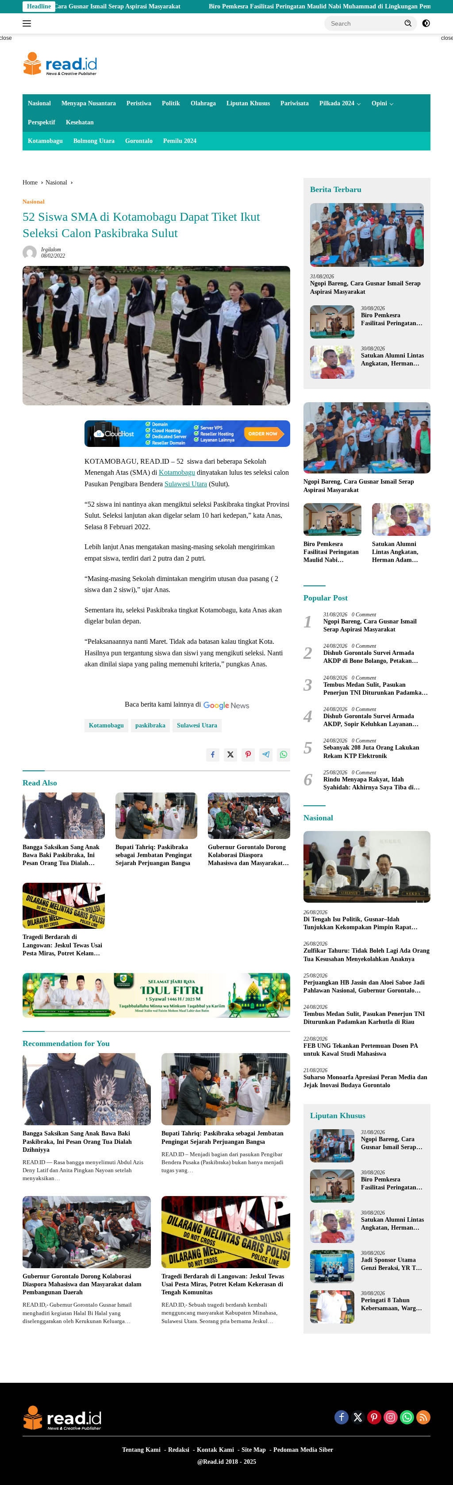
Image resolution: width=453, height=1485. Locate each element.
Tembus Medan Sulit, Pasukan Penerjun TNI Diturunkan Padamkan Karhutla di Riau (374, 689)
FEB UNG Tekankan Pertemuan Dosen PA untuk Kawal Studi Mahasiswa (360, 1050)
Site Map (254, 1450)
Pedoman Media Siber (303, 1450)
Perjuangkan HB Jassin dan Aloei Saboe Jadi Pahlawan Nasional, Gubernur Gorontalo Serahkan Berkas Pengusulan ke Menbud (364, 987)
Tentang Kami (141, 1450)
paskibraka (150, 725)
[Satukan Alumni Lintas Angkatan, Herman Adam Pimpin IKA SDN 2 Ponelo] (332, 362)
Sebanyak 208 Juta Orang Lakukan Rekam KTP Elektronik (371, 751)
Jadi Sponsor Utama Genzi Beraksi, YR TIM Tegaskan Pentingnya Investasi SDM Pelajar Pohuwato (392, 1264)
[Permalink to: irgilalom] (30, 252)
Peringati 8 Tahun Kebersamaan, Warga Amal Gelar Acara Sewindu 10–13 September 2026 (390, 1304)
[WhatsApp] (407, 1418)
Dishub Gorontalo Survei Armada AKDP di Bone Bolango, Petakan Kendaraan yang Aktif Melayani (368, 657)
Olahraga (203, 103)
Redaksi (178, 1450)
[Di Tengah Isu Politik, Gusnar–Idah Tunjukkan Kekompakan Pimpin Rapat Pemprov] (366, 867)
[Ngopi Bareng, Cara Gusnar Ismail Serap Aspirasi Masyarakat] (367, 235)
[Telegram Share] (266, 755)
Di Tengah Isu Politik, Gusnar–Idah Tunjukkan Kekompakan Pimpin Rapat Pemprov (357, 923)
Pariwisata (294, 103)
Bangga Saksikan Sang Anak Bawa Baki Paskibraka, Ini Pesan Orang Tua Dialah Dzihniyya (61, 856)
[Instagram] (391, 1418)
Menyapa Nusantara (88, 103)
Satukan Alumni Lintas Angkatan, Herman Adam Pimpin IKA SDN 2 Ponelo (392, 360)
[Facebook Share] (212, 755)
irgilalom (51, 249)
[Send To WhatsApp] (283, 755)
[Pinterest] (374, 1418)
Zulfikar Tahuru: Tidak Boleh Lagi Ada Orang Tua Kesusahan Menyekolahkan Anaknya (366, 954)
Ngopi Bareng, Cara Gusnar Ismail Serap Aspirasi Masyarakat (365, 287)
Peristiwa (139, 103)
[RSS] (423, 1418)
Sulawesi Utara (186, 484)
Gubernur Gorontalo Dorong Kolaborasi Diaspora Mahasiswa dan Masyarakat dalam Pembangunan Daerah (247, 856)
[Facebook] (341, 1418)
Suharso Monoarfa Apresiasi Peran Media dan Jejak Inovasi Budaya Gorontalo (365, 1081)
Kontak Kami (215, 1450)
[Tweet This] (230, 755)
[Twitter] (358, 1418)
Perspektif (41, 122)
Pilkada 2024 (336, 103)
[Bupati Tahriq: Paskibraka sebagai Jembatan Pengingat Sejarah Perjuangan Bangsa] (156, 816)
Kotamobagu (45, 141)
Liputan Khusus (248, 103)
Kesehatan (80, 122)
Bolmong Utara (94, 141)
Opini (379, 103)
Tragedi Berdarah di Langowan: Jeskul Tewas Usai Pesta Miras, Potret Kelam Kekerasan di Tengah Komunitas (62, 946)
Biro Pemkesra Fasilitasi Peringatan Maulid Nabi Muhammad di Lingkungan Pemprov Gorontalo (293, 6)
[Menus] (29, 23)
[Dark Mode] (426, 23)
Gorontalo (139, 141)
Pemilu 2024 (179, 141)
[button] (408, 23)
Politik (171, 103)
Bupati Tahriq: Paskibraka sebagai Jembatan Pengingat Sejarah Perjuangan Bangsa (153, 855)
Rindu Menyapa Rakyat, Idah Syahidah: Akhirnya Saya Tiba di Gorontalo (368, 784)
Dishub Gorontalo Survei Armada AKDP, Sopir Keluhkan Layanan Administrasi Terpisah (368, 720)
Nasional (39, 103)
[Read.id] (60, 63)
